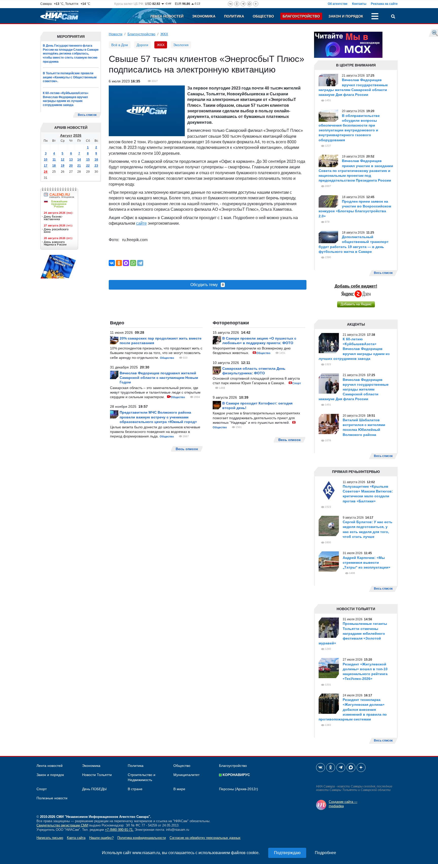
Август (66, 136)
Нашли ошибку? (101, 838)
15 (88, 160)
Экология (181, 45)
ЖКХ (164, 34)
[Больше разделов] (375, 17)
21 (79, 166)
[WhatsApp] (133, 263)
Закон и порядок (345, 16)
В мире (179, 789)
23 (96, 166)
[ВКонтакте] (112, 263)
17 (45, 166)
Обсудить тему (207, 285)
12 (62, 160)
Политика (234, 16)
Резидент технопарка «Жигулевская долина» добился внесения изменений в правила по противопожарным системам (353, 709)
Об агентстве (338, 4)
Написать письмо (49, 838)
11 (54, 160)
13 (71, 160)
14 (79, 160)
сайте (141, 223)
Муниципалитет (186, 775)
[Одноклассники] (119, 263)
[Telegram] (140, 263)
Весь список (87, 115)
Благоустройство (301, 16)
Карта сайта (76, 838)
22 (88, 166)
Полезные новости (51, 798)
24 (45, 172)
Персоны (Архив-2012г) (238, 789)
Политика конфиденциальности (141, 838)
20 (71, 166)
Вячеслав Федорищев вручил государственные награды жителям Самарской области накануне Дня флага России (354, 389)
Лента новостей (167, 16)
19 (62, 166)
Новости (115, 34)
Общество (263, 16)
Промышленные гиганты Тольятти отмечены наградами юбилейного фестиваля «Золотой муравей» (353, 633)
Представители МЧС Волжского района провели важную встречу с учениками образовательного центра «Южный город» (158, 417)
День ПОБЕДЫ (94, 789)
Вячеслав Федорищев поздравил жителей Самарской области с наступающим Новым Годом (159, 377)
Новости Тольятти (97, 775)
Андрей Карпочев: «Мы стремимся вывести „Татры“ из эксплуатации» (366, 562)
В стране (135, 789)
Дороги (142, 45)
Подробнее (325, 853)
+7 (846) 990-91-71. (119, 830)
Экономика (203, 16)
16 (96, 160)
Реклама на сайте (384, 4)
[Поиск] (393, 17)
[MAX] (126, 263)
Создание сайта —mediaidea (343, 804)
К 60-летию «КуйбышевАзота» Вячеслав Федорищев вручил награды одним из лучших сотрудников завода (65, 99)
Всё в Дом (119, 45)
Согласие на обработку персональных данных (205, 838)
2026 (77, 136)
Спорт (296, 383)
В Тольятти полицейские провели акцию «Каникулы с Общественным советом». (70, 77)
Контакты (359, 4)
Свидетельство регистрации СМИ (62, 825)
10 (45, 160)
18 (54, 166)
